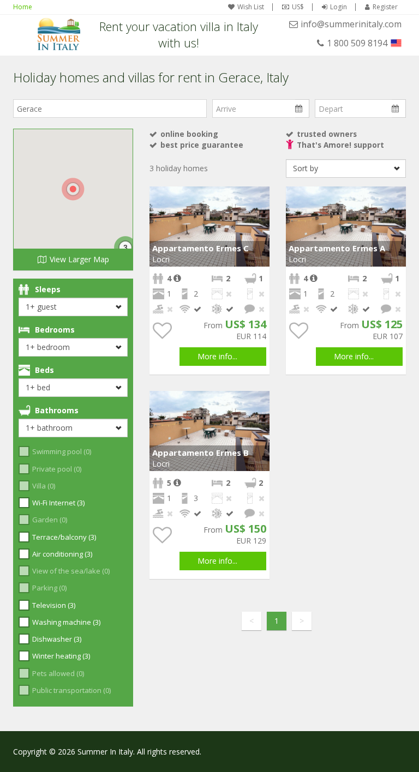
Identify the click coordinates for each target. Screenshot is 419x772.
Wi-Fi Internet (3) (58, 503)
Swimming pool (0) (61, 451)
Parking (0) (49, 588)
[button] (259, 196)
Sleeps (48, 289)
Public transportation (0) (71, 690)
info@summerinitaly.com (351, 24)
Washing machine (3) (66, 622)
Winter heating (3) (61, 656)
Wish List (250, 7)
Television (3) (53, 605)
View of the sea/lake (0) (71, 571)
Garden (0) (49, 519)
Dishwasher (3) (56, 639)
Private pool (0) (56, 469)
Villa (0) (43, 486)
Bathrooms (57, 410)
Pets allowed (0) (58, 673)
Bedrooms (55, 329)
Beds (44, 370)
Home (22, 6)
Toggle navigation (22, 34)
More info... (217, 356)
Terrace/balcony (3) (64, 537)
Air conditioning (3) (62, 554)
